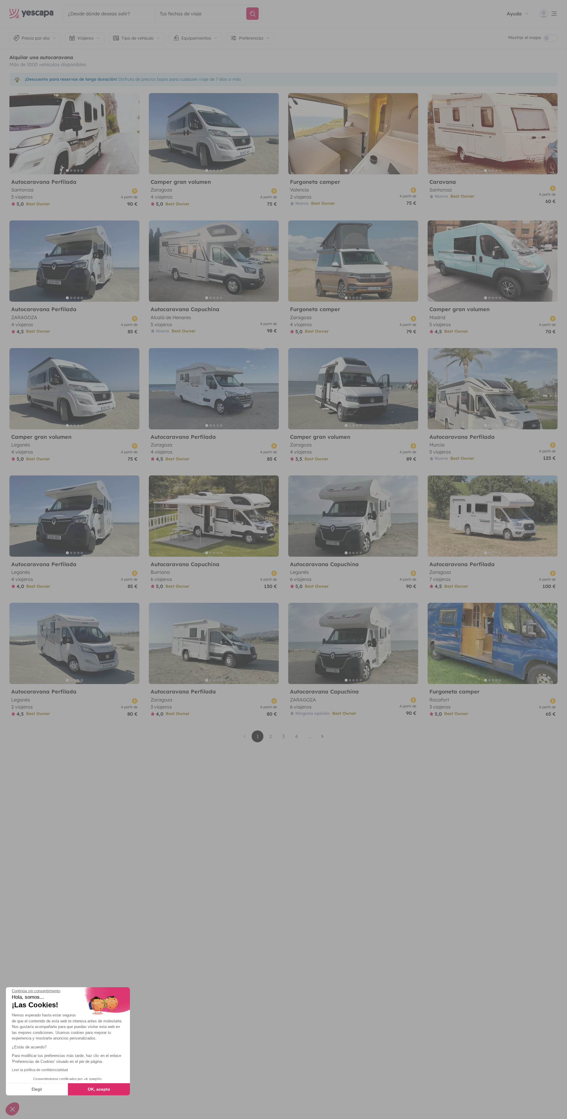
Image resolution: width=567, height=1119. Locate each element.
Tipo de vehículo (137, 38)
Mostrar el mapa (524, 37)
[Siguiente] (132, 133)
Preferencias (251, 38)
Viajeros (85, 38)
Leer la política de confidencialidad (40, 1070)
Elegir (37, 1089)
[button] (12, 1109)
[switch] (550, 38)
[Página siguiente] (322, 736)
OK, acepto (99, 1089)
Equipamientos (196, 38)
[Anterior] (16, 133)
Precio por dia (36, 38)
